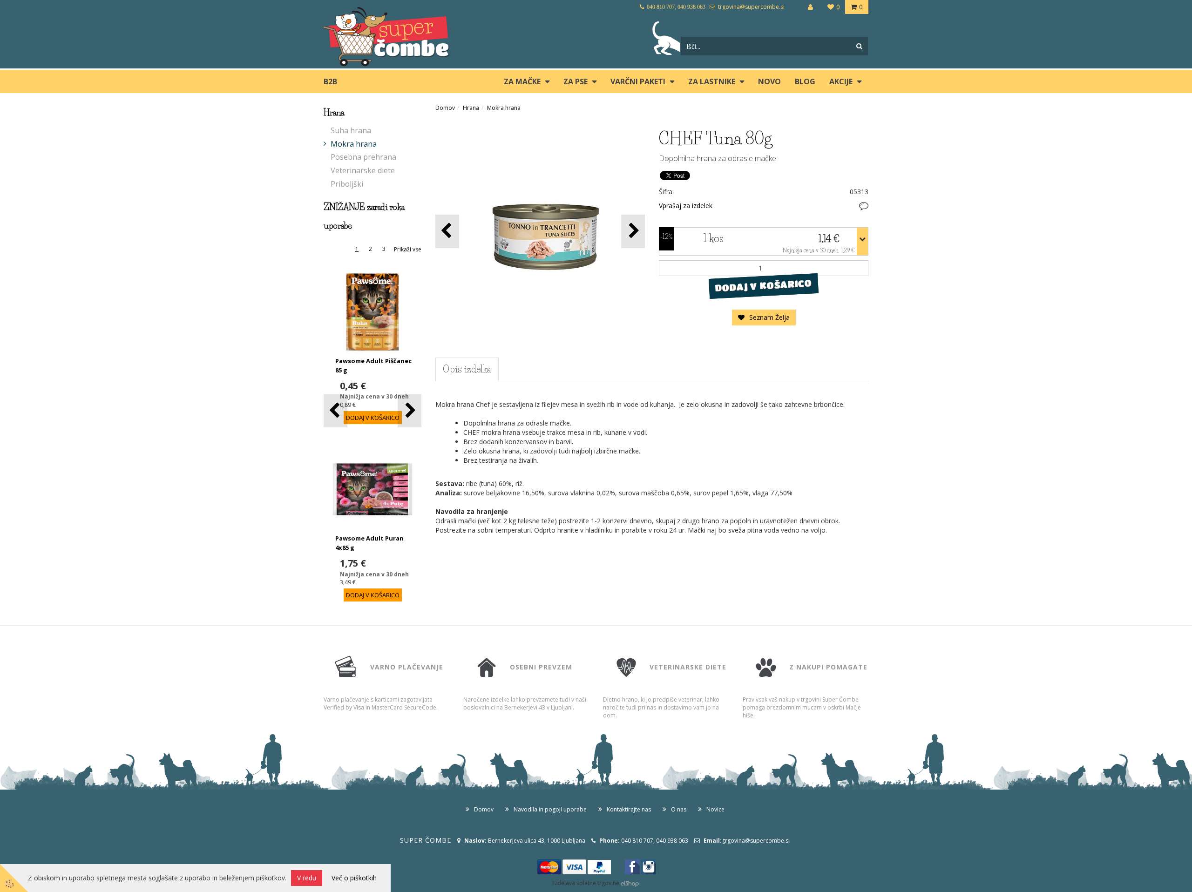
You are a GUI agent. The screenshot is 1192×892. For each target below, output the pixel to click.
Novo (769, 81)
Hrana (471, 108)
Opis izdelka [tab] (467, 369)
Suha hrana (351, 130)
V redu (306, 877)
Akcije (841, 81)
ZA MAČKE (522, 81)
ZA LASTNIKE (711, 81)
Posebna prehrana (363, 157)
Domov (445, 108)
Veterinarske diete (363, 170)
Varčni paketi (637, 81)
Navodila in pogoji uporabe (550, 809)
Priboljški (347, 184)
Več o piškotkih (354, 877)
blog (805, 81)
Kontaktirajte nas (629, 809)
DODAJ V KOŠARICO (763, 285)
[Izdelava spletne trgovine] (630, 883)
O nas (678, 809)
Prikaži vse (407, 249)
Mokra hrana (354, 144)
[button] (409, 410)
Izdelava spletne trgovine (586, 883)
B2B (330, 81)
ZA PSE (575, 81)
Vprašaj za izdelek (685, 205)
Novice (715, 809)
